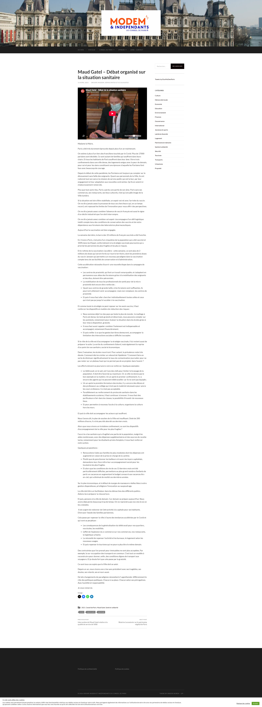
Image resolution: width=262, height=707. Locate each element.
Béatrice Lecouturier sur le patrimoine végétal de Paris (133, 622)
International (159, 125)
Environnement (160, 113)
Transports (159, 160)
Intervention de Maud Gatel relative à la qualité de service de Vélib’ (93, 622)
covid (82, 612)
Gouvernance (159, 121)
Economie (158, 104)
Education (158, 108)
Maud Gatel (101, 607)
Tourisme (158, 155)
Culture (157, 95)
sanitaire (101, 612)
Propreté (158, 168)
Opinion (121, 50)
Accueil (81, 50)
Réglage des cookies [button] (243, 703)
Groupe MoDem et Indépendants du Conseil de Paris (104, 693)
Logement (158, 138)
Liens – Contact (136, 50)
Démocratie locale (161, 100)
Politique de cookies (122, 669)
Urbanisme (159, 164)
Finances (158, 117)
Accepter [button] (255, 703)
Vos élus (91, 50)
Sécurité (158, 151)
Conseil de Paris (106, 50)
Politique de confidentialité (87, 669)
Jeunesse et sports (161, 130)
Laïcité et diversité (161, 134)
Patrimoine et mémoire (163, 143)
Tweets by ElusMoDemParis (165, 79)
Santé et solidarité (112, 607)
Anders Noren (173, 693)
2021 (83, 607)
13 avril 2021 (83, 82)
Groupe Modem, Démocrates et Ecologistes (110, 82)
